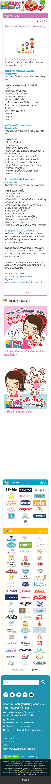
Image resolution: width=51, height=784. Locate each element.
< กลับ (25, 292)
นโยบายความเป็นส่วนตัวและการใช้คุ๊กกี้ (19, 749)
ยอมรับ (25, 780)
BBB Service (8, 741)
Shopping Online (10, 738)
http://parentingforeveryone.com (19, 276)
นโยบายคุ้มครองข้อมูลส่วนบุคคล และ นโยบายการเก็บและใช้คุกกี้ (28, 769)
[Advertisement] (25, 452)
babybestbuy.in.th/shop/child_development (23, 282)
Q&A (5, 745)
